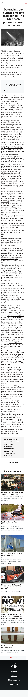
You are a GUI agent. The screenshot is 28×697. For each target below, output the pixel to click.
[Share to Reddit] (7, 90)
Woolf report (5, 203)
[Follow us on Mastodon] (16, 657)
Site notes (14, 684)
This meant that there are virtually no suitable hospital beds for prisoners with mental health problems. (12, 345)
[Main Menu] (26, 2)
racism (5, 238)
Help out (14, 676)
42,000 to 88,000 (7, 114)
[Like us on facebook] (11, 657)
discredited (13, 416)
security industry (9, 448)
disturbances (14, 242)
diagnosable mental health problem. (12, 316)
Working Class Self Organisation (9, 454)
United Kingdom (14, 442)
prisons (6, 442)
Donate (14, 672)
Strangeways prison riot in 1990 (11, 201)
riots (5, 242)
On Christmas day (6, 99)
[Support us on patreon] (14, 657)
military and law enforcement (8, 445)
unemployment (8, 451)
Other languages (14, 680)
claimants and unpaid (10, 439)
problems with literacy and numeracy (9, 308)
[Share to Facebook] (4, 90)
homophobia (14, 238)
